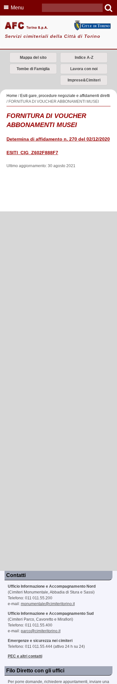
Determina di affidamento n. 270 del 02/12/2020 (58, 139)
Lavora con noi (84, 69)
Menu (17, 7)
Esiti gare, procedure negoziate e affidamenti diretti (65, 95)
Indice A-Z (84, 57)
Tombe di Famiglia (33, 69)
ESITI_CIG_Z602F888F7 (32, 152)
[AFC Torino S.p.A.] (58, 26)
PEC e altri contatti (25, 656)
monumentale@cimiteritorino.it (48, 604)
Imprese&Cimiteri (84, 80)
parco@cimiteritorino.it (40, 631)
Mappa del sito (33, 57)
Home (11, 95)
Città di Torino (91, 25)
